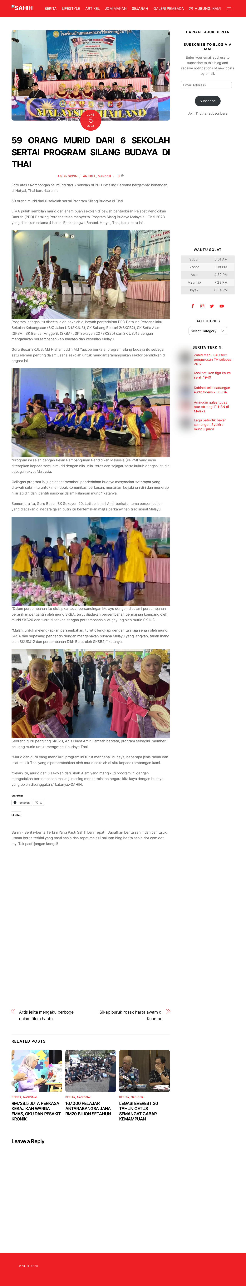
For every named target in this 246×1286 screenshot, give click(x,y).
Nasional (104, 176)
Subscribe (208, 101)
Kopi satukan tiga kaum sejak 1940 (212, 375)
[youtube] (221, 306)
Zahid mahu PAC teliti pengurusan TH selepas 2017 (212, 359)
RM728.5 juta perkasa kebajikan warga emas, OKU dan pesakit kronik (36, 1111)
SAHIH (26, 1266)
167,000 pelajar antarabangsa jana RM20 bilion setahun (88, 1108)
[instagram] (202, 306)
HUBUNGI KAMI (207, 8)
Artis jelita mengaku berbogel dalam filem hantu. (47, 1015)
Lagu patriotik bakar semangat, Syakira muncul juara (210, 424)
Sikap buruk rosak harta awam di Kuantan (131, 1015)
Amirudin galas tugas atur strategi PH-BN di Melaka (211, 406)
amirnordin (67, 176)
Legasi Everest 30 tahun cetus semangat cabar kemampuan (138, 1111)
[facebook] (193, 306)
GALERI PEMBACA (168, 8)
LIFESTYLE (71, 8)
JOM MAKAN (116, 8)
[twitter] (212, 306)
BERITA (51, 8)
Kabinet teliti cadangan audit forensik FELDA (212, 390)
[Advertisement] (91, 897)
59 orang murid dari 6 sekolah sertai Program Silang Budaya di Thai (91, 152)
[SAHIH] (22, 8)
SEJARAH (140, 8)
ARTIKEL (92, 8)
